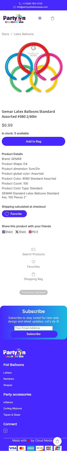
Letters (7, 372)
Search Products (33, 254)
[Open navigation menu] (40, 18)
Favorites (33, 266)
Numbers (8, 378)
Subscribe (34, 334)
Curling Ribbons (12, 408)
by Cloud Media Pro (44, 440)
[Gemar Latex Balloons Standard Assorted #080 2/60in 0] (33, 71)
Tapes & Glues (11, 414)
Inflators (8, 402)
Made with (19, 440)
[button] (52, 18)
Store (5, 34)
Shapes (7, 385)
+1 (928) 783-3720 (32, 3)
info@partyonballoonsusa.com (32, 7)
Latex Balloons (24, 34)
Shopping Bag (33, 279)
